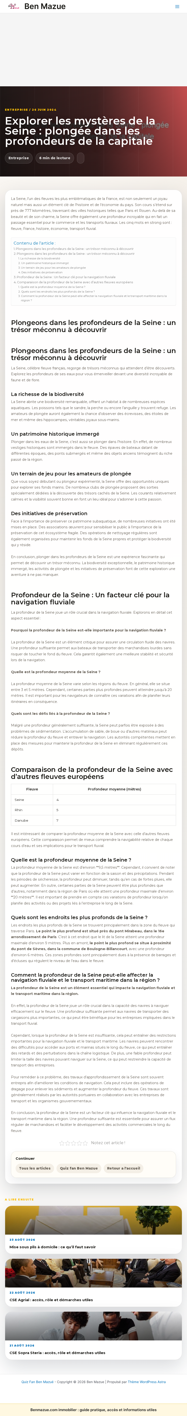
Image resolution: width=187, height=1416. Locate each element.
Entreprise (19, 158)
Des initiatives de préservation (41, 272)
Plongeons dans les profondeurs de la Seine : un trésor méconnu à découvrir (75, 249)
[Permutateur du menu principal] (177, 6)
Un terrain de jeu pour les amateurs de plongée (53, 267)
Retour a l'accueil (123, 1168)
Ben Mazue (45, 6)
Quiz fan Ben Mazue (79, 1168)
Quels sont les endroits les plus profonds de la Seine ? (58, 291)
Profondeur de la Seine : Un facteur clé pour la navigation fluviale (66, 277)
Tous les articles (35, 1168)
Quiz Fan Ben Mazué (37, 1382)
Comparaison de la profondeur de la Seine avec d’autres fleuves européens (75, 282)
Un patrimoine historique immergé (44, 263)
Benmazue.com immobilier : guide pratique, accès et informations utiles (93, 1409)
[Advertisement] (93, 50)
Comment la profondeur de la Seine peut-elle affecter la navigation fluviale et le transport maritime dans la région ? (94, 298)
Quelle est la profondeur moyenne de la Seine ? (52, 287)
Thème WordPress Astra (147, 1382)
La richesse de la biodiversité (40, 258)
